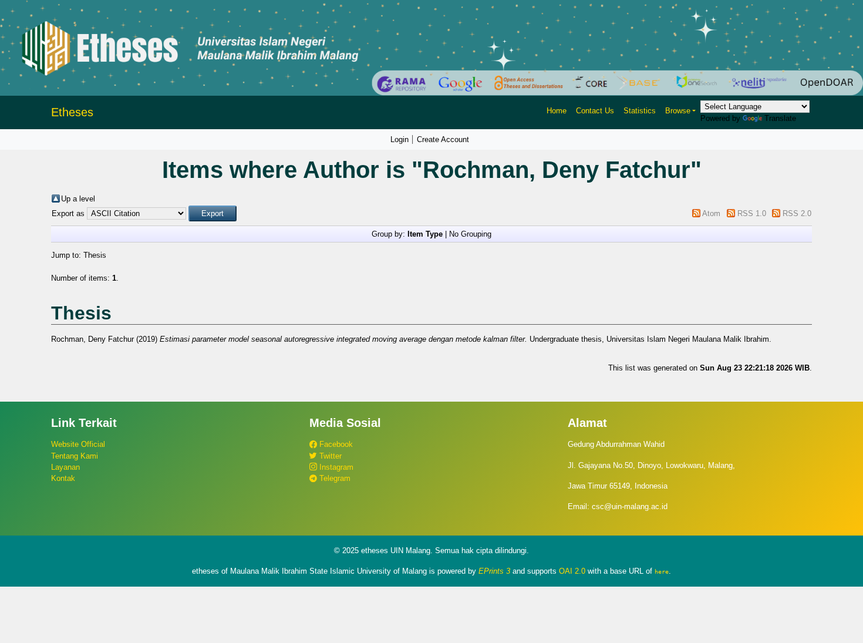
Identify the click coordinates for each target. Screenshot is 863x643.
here (662, 571)
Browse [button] (677, 110)
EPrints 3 (494, 571)
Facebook (335, 444)
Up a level (78, 198)
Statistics (639, 110)
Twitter (329, 456)
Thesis (94, 255)
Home (557, 110)
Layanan (65, 467)
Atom (711, 213)
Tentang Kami (74, 456)
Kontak (63, 478)
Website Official (78, 444)
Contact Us (595, 110)
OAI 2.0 (572, 571)
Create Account (443, 139)
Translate (780, 118)
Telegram (333, 478)
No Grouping (470, 234)
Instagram (335, 467)
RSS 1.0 (751, 213)
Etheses (72, 112)
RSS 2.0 (797, 213)
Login (399, 139)
